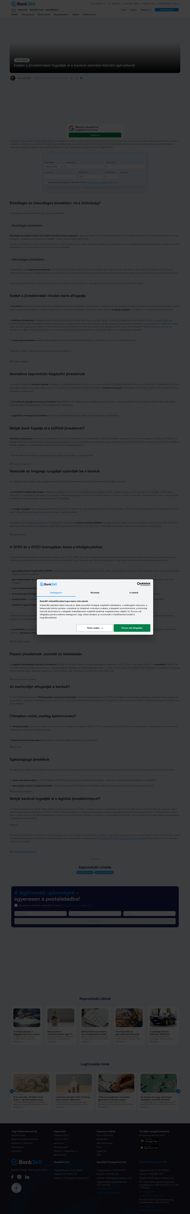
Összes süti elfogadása (131, 628)
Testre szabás (93, 628)
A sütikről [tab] (133, 593)
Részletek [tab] (95, 593)
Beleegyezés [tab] (56, 593)
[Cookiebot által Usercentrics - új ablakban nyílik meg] (139, 584)
